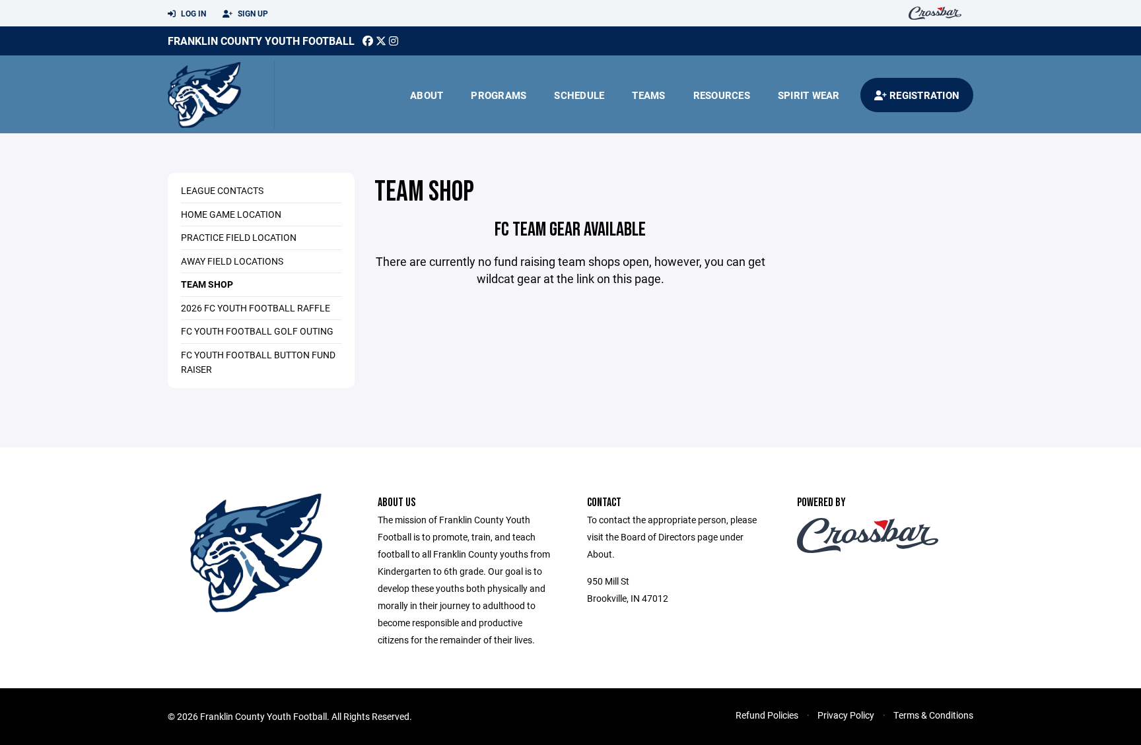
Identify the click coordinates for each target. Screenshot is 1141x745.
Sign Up (252, 13)
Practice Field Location (238, 237)
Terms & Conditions (933, 715)
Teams (648, 95)
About (426, 95)
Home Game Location (231, 214)
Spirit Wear (809, 95)
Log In (192, 13)
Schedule (579, 95)
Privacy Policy (845, 715)
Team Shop (207, 284)
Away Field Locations (232, 261)
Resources (721, 95)
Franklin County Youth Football (261, 41)
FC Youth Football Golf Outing (257, 331)
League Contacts (222, 190)
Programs (498, 95)
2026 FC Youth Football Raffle (255, 308)
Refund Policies (767, 715)
